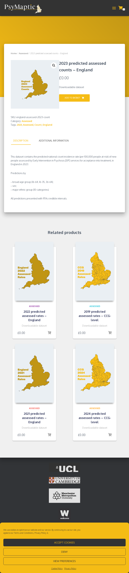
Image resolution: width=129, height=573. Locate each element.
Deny (64, 551)
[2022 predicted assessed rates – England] (34, 271)
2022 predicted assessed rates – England (34, 316)
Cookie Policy (57, 568)
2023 (19, 124)
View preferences (64, 561)
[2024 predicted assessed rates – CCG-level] (94, 373)
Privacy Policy (40, 533)
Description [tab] (20, 140)
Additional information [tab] (54, 140)
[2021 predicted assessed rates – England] (34, 373)
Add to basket (72, 97)
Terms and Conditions (23, 533)
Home (14, 53)
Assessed (23, 53)
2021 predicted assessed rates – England (34, 418)
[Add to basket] (49, 332)
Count (38, 124)
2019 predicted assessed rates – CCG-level (95, 316)
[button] (54, 65)
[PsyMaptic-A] (24, 8)
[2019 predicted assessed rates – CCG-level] (94, 271)
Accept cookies (64, 542)
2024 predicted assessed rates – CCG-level (95, 418)
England (47, 124)
